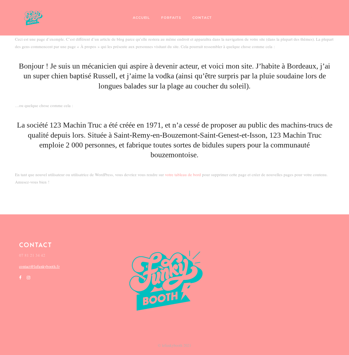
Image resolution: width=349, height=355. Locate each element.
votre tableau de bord (183, 174)
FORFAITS (171, 18)
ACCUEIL (141, 18)
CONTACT (202, 18)
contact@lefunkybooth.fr (39, 266)
